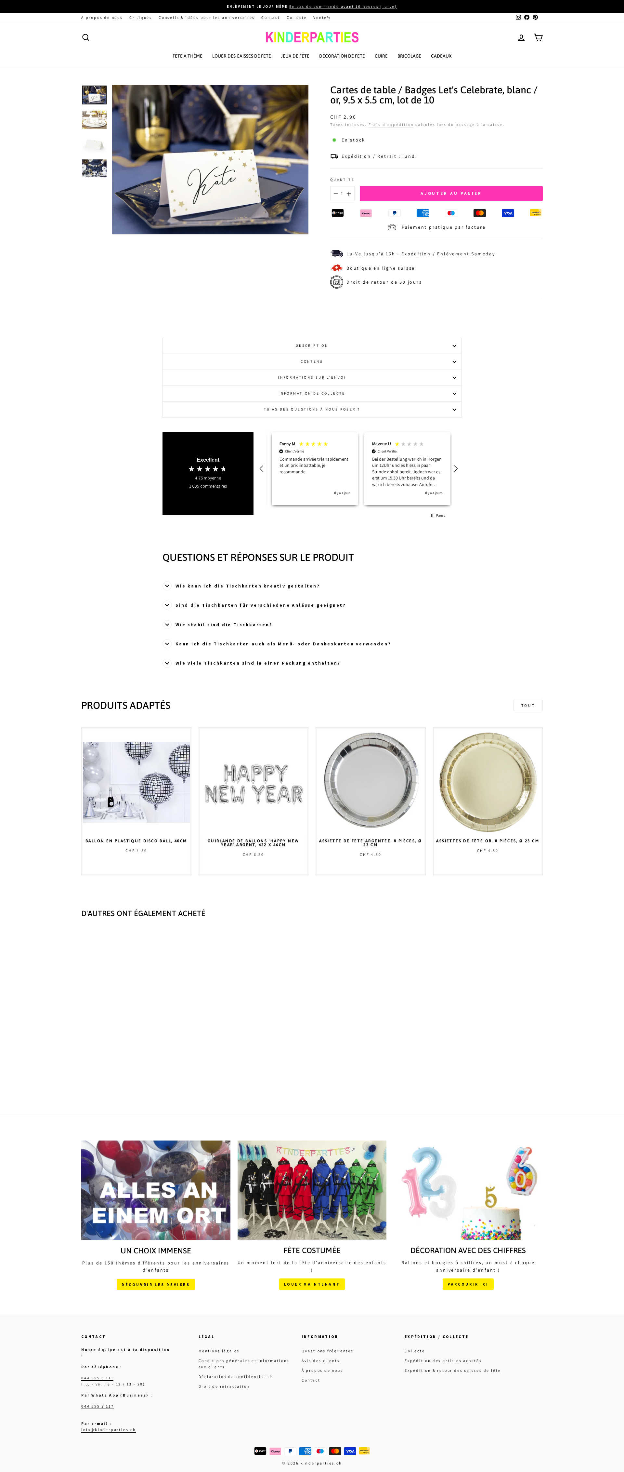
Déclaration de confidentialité (236, 1379)
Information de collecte (312, 393)
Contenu (312, 361)
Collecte (297, 17)
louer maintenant (312, 1287)
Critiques (140, 17)
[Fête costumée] (312, 1194)
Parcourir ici (468, 1287)
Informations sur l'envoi (312, 377)
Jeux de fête (295, 56)
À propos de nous (102, 17)
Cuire (381, 56)
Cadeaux (441, 56)
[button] (262, 470)
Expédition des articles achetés (443, 1363)
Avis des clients (321, 1363)
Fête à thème (187, 56)
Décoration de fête (342, 56)
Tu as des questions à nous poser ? (312, 409)
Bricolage (409, 56)
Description (312, 345)
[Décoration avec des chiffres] (468, 1194)
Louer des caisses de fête (241, 56)
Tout (528, 708)
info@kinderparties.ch (108, 1433)
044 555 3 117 (97, 1409)
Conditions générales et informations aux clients (244, 1366)
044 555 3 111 (97, 1381)
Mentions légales (219, 1354)
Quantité (342, 179)
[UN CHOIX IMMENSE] (155, 1194)
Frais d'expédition (391, 124)
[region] (359, 470)
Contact (270, 17)
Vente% (322, 17)
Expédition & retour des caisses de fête (453, 1373)
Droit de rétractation (224, 1389)
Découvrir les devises (156, 1287)
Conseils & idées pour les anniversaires (207, 17)
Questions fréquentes (328, 1354)
